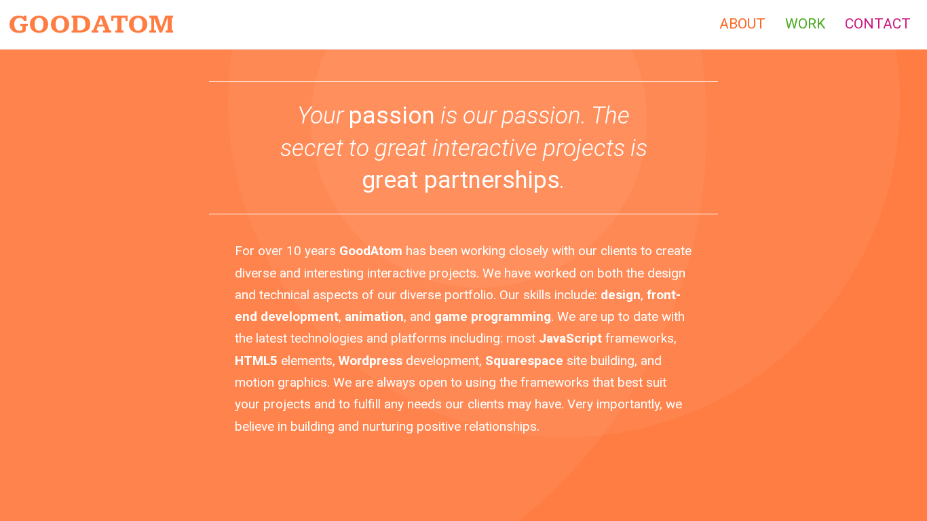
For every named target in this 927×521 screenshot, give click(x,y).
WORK (805, 24)
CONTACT (878, 24)
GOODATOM (91, 24)
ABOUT (742, 24)
